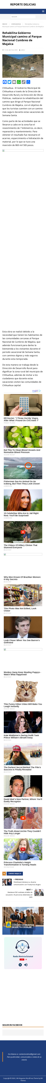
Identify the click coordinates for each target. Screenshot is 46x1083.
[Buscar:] (23, 16)
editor (23, 50)
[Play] (20, 965)
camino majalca (14, 874)
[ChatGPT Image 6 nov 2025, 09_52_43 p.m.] (23, 933)
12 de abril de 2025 (11, 50)
